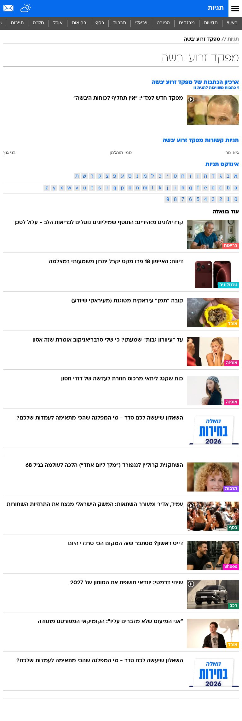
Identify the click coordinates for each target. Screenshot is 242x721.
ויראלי (141, 23)
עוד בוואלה (226, 212)
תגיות (216, 8)
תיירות (17, 23)
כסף (99, 23)
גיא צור (232, 152)
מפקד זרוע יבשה (202, 39)
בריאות (79, 23)
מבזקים (187, 23)
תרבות (119, 23)
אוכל (58, 23)
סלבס (38, 23)
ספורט (163, 23)
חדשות (211, 23)
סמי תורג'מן (121, 152)
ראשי (232, 23)
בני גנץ (9, 152)
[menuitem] (210, 23)
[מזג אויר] (26, 8)
